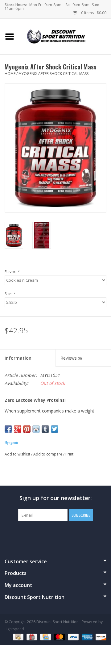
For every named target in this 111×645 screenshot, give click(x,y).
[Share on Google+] (17, 429)
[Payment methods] (17, 636)
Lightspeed (14, 628)
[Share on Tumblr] (45, 429)
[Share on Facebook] (8, 429)
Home (10, 73)
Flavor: (12, 271)
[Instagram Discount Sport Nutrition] (67, 534)
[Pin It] (27, 429)
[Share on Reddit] (36, 429)
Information (18, 358)
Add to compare (48, 454)
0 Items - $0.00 (93, 12)
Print (69, 454)
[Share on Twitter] (54, 429)
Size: (10, 293)
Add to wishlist (17, 454)
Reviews (71, 358)
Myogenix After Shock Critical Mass (53, 73)
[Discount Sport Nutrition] (65, 36)
